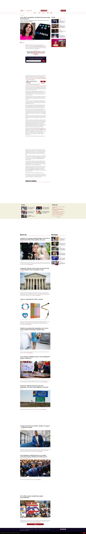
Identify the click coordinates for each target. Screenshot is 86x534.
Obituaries (60, 261)
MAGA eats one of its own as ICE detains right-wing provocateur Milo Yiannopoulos (31, 208)
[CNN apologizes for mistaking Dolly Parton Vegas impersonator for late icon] (55, 35)
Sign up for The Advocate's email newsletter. (37, 53)
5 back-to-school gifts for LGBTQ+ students (31, 299)
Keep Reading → (30, 264)
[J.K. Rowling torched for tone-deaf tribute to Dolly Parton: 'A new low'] (55, 238)
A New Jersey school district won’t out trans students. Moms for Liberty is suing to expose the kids (62, 260)
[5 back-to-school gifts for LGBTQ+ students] (35, 310)
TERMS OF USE (45, 529)
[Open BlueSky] (28, 10)
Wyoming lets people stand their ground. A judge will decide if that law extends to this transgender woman (62, 27)
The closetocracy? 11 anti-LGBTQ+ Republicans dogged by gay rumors (31, 212)
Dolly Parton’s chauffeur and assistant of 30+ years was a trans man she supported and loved (62, 245)
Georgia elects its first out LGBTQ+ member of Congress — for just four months (35, 426)
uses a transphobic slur (38, 45)
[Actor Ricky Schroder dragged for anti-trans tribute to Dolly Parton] (55, 253)
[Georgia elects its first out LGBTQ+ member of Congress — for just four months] (35, 438)
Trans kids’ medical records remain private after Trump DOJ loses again (62, 249)
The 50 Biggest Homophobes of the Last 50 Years (31, 216)
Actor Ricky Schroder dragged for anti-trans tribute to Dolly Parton (62, 254)
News (39, 12)
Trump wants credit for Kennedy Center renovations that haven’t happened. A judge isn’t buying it (62, 23)
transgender (44, 113)
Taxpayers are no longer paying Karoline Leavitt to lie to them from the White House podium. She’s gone (35, 239)
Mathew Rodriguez (22, 331)
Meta (26, 44)
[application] (58, 43)
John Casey (22, 359)
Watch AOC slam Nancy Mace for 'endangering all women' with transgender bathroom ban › (58, 212)
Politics (35, 12)
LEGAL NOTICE (48, 529)
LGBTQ (38, 51)
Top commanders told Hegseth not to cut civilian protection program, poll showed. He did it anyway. (33, 456)
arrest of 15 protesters (42, 77)
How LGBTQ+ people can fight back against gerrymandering (31, 496)
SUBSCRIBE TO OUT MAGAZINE (22, 10)
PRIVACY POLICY (36, 529)
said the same (40, 157)
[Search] (59, 10)
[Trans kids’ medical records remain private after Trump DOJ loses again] (55, 248)
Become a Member (43, 81)
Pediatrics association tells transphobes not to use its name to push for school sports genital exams (34, 328)
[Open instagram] (31, 10)
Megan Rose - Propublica (23, 458)
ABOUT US (24, 529)
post (36, 105)
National (60, 19)
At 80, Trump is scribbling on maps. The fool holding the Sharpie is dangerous (35, 357)
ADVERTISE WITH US (32, 529)
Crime (59, 24)
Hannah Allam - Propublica (27, 458)
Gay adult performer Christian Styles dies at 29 (62, 263)
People (60, 237)
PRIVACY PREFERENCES (41, 529)
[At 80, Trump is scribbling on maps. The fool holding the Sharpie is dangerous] (35, 369)
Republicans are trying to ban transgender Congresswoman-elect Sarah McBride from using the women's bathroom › (58, 210)
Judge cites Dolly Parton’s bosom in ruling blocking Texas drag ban (45, 212)
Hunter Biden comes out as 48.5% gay (62, 31)
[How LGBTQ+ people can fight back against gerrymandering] (35, 508)
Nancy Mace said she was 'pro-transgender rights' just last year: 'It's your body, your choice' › (58, 214)
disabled (31, 169)
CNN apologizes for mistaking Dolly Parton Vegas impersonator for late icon (62, 36)
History (48, 12)
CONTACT (21, 529)
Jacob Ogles (22, 388)
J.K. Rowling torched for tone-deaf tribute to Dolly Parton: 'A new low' (62, 239)
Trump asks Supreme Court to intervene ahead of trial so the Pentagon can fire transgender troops (34, 269)
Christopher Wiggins (22, 241)
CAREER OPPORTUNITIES (27, 529)
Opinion (51, 12)
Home (20, 15)
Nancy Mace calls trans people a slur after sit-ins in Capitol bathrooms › (58, 207)
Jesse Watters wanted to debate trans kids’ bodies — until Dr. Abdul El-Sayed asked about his (46, 208)
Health (43, 12)
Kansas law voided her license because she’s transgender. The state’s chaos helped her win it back (34, 386)
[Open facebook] (26, 10)
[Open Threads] (29, 10)
